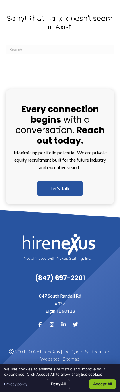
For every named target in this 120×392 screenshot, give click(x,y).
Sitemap (71, 358)
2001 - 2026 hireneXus (37, 351)
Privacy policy (15, 384)
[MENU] (113, 21)
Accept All (102, 384)
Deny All (58, 384)
